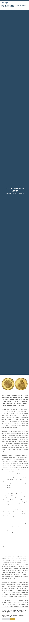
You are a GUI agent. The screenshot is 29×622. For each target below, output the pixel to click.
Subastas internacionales (17, 185)
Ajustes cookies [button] (5, 619)
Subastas (7, 185)
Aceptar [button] (12, 619)
